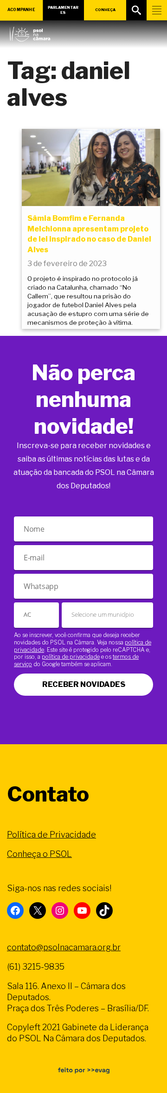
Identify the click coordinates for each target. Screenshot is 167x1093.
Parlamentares (63, 10)
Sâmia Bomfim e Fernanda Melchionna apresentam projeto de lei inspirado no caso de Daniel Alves (89, 234)
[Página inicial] (30, 31)
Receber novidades (83, 684)
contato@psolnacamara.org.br (64, 947)
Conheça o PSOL (39, 854)
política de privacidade (71, 656)
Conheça (105, 9)
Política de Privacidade (51, 834)
